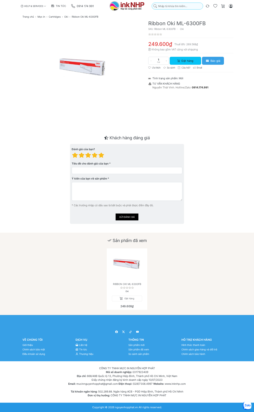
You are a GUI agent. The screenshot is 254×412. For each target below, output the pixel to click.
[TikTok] (130, 331)
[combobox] (177, 6)
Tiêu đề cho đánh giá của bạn (90, 163)
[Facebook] (116, 331)
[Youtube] (137, 331)
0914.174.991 (200, 87)
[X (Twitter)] (123, 331)
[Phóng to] (83, 68)
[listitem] (83, 68)
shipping (193, 49)
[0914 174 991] (73, 6)
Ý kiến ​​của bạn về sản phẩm (89, 178)
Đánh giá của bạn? (83, 149)
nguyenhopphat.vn (126, 407)
